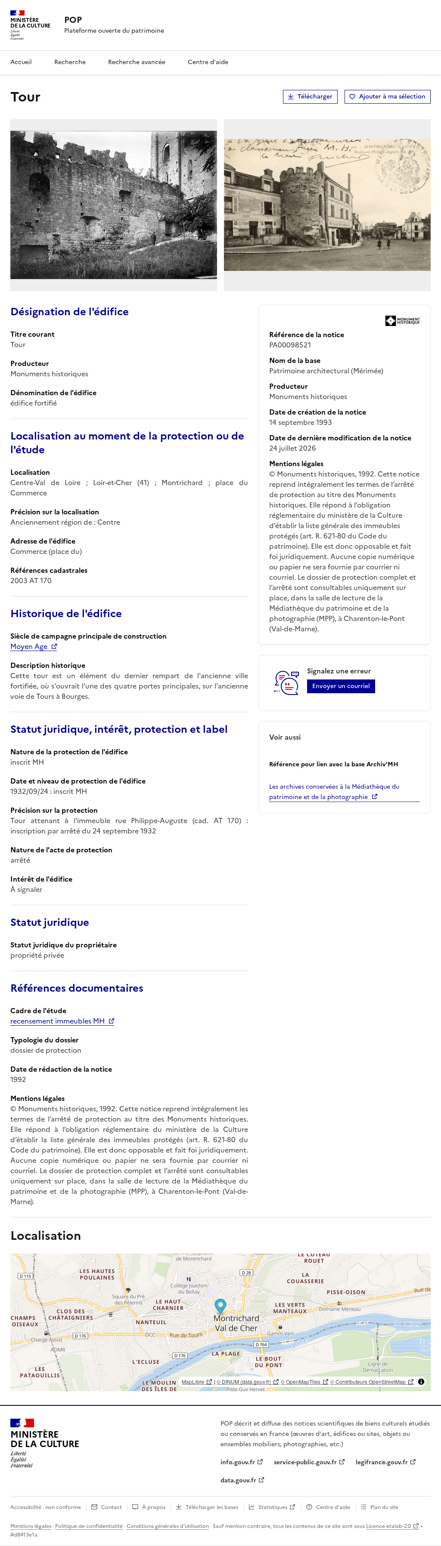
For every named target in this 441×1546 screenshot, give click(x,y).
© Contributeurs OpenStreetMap (368, 1381)
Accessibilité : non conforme (45, 1507)
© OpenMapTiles (300, 1381)
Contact (111, 1507)
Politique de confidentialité (89, 1526)
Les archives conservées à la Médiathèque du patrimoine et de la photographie (334, 792)
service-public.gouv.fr (305, 1462)
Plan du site (384, 1507)
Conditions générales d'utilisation (168, 1526)
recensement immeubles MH (57, 1021)
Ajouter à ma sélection (392, 96)
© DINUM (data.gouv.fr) (244, 1381)
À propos (153, 1507)
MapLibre (193, 1381)
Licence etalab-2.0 (388, 1526)
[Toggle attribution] (421, 1382)
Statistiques (272, 1507)
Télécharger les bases (212, 1507)
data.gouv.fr (238, 1480)
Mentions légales (30, 1526)
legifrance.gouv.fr (382, 1462)
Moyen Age (28, 646)
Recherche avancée (136, 62)
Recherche (70, 62)
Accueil (21, 62)
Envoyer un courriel (341, 686)
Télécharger (315, 96)
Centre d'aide (208, 62)
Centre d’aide (333, 1507)
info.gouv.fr (237, 1462)
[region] (220, 1322)
